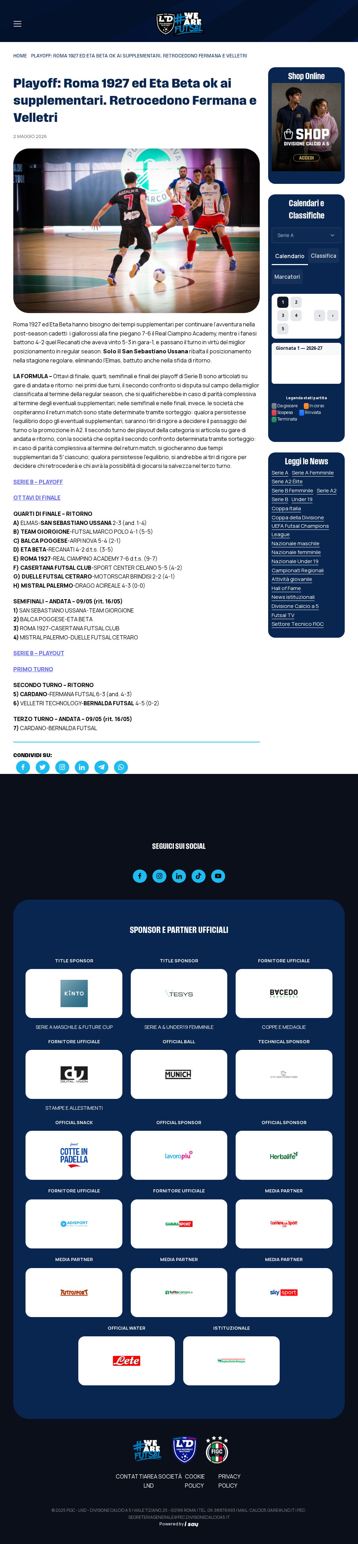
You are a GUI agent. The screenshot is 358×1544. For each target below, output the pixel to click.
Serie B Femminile (292, 490)
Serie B (280, 499)
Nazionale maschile (296, 543)
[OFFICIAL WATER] (126, 1360)
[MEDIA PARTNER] (284, 1223)
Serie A (280, 472)
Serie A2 (327, 490)
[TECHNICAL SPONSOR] (284, 1074)
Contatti (130, 1476)
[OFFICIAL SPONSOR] (179, 1155)
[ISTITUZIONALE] (231, 1360)
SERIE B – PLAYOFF (38, 482)
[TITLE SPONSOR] (74, 993)
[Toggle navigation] (17, 24)
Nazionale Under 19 (295, 561)
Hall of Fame (286, 588)
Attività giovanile (292, 579)
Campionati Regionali (298, 570)
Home (20, 56)
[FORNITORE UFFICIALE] (284, 993)
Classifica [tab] (323, 255)
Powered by (172, 1524)
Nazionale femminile (296, 552)
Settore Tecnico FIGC (298, 624)
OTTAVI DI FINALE (36, 497)
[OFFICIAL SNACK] (74, 1155)
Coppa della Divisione (298, 517)
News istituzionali (293, 597)
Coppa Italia (286, 508)
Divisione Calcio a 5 (295, 606)
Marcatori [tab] (287, 277)
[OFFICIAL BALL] (179, 1074)
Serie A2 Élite (287, 481)
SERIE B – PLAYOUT (38, 653)
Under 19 (302, 499)
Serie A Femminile (313, 472)
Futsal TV (283, 615)
